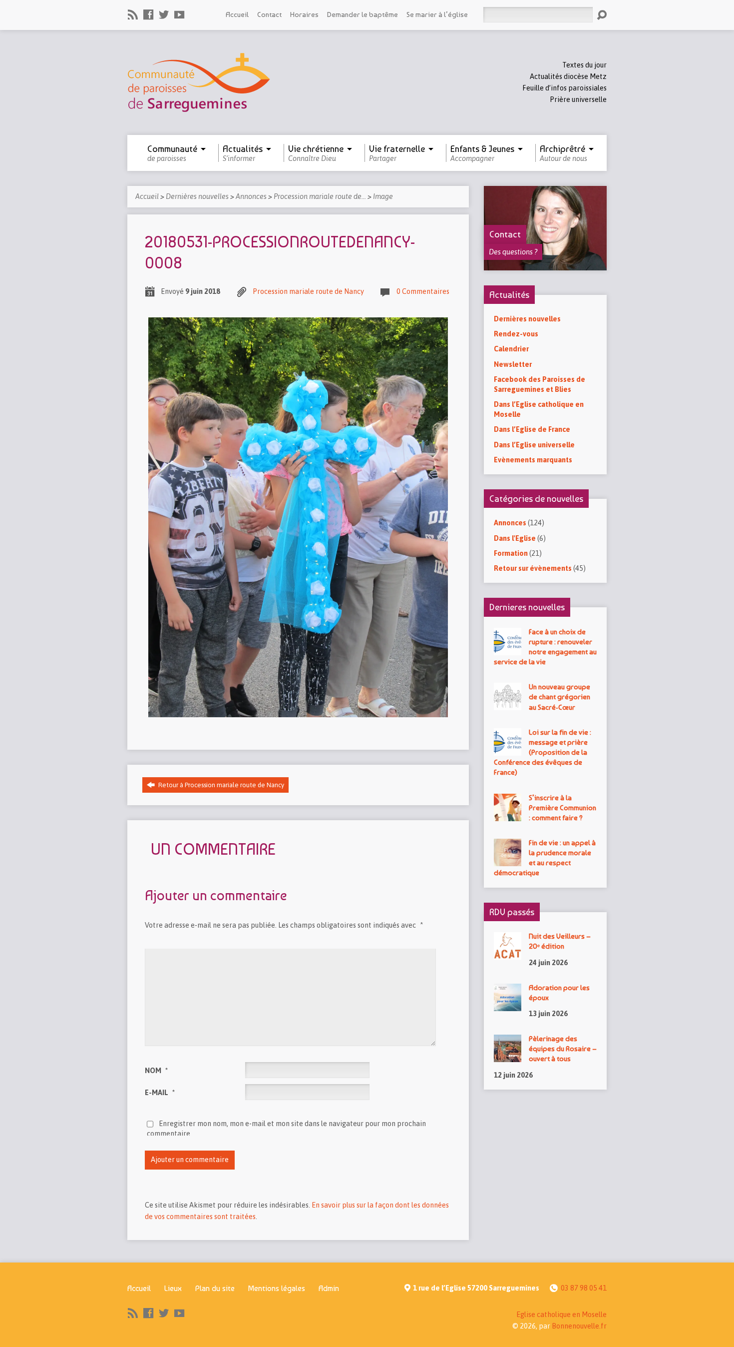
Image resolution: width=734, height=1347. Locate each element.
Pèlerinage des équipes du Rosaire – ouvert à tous (563, 1048)
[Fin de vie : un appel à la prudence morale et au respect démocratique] (507, 861)
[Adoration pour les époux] (507, 1006)
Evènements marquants (533, 460)
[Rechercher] (602, 15)
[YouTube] (179, 14)
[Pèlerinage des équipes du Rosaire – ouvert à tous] (507, 1057)
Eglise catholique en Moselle (561, 1315)
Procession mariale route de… (320, 196)
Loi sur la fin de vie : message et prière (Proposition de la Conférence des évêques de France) (542, 752)
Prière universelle (578, 99)
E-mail (160, 1093)
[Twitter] (164, 14)
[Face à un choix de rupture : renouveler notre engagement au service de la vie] (507, 650)
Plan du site (215, 1288)
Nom (156, 1071)
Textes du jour (584, 65)
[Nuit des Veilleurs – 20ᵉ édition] (507, 955)
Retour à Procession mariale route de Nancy (220, 785)
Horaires (304, 14)
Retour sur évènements (533, 568)
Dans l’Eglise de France (532, 429)
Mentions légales (276, 1288)
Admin (329, 1288)
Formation (511, 553)
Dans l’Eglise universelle (534, 445)
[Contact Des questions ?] (545, 265)
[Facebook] (148, 14)
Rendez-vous (516, 334)
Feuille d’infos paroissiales (564, 88)
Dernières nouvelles (197, 196)
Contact (269, 14)
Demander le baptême (362, 14)
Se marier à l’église (437, 14)
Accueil (237, 14)
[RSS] (133, 14)
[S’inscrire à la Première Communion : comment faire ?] (507, 816)
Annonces (251, 196)
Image (383, 196)
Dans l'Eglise (515, 538)
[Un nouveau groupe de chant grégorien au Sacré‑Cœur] (507, 705)
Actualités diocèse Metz (568, 76)
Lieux (173, 1288)
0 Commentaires (422, 291)
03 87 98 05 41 (584, 1288)
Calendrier (511, 349)
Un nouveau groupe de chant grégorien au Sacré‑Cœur (559, 696)
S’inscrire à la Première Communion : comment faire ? (562, 807)
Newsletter (513, 364)
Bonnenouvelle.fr (579, 1326)
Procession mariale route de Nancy (308, 291)
